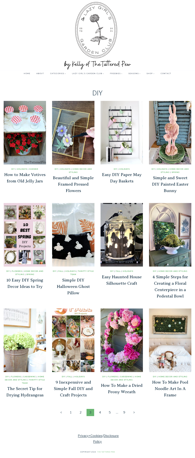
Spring (176, 172)
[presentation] (25, 132)
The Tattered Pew (106, 452)
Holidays (22, 169)
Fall (60, 271)
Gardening (29, 377)
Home (27, 73)
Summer (33, 169)
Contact (166, 73)
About (40, 73)
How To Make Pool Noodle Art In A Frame (170, 388)
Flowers (17, 271)
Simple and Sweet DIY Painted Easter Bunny (170, 184)
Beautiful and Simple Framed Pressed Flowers (73, 184)
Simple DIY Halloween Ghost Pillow (73, 286)
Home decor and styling (172, 271)
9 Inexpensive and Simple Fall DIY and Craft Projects (73, 388)
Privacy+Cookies (90, 436)
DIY (13, 169)
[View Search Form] (176, 73)
